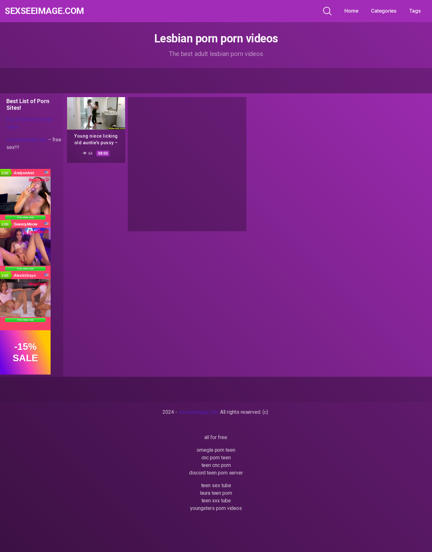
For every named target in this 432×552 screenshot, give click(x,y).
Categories (384, 11)
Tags (415, 11)
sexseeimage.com (44, 11)
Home (351, 11)
